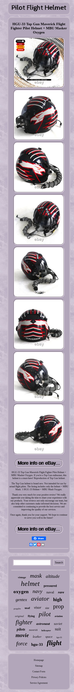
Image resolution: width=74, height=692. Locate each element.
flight (54, 643)
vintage (22, 577)
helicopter (46, 630)
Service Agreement (39, 683)
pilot (45, 614)
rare (61, 592)
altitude (53, 576)
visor (37, 607)
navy (37, 591)
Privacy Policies (38, 677)
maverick (33, 630)
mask (36, 575)
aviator (40, 598)
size (47, 608)
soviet (58, 624)
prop (58, 606)
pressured (50, 585)
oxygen (21, 591)
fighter (24, 622)
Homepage (39, 660)
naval (50, 592)
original (19, 616)
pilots (21, 629)
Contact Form (38, 671)
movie (22, 635)
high (57, 599)
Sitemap (39, 665)
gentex (21, 599)
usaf (27, 608)
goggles (17, 608)
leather (37, 636)
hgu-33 (37, 644)
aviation (59, 616)
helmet (30, 583)
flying (31, 616)
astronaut (43, 624)
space (48, 636)
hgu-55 (59, 637)
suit (58, 629)
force (21, 643)
